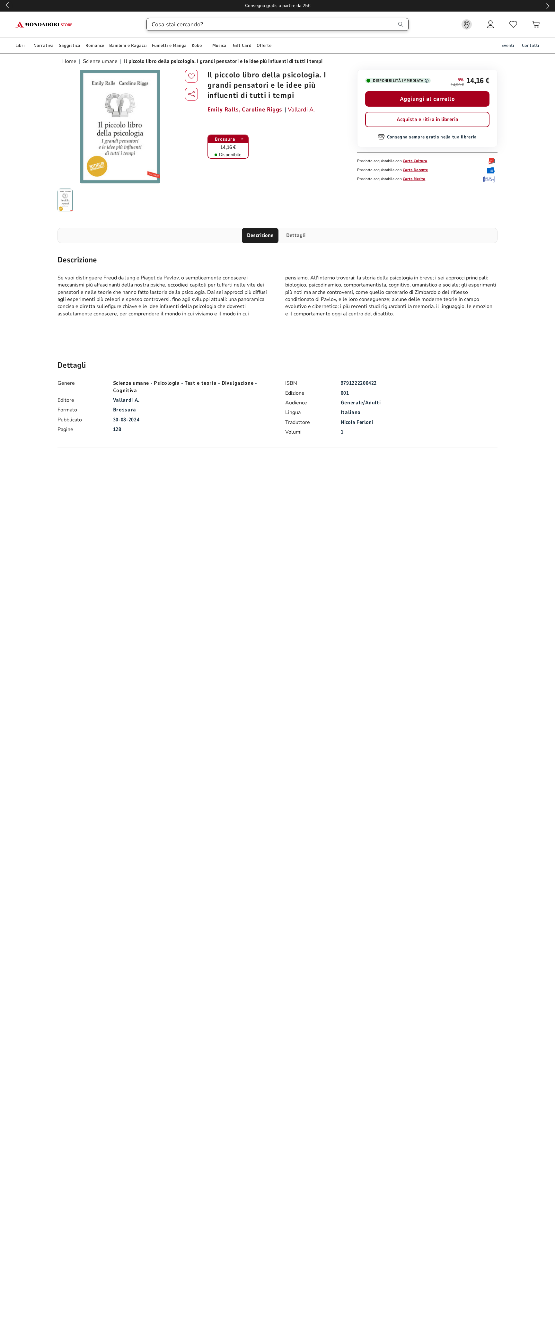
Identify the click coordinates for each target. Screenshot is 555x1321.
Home (70, 61)
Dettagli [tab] (295, 235)
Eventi (507, 45)
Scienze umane (100, 61)
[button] (191, 94)
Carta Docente (415, 169)
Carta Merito (414, 178)
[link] (467, 24)
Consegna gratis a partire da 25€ (277, 6)
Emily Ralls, (224, 109)
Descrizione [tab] (260, 235)
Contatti (530, 45)
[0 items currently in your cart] (536, 24)
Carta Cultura (415, 160)
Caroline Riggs (262, 109)
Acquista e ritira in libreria (427, 119)
